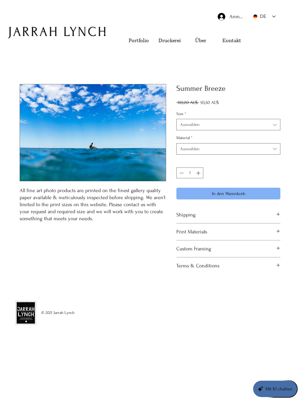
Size (181, 114)
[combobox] (228, 124)
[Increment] (198, 173)
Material (184, 138)
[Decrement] (181, 173)
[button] (266, 52)
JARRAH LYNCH (58, 32)
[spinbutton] (190, 173)
